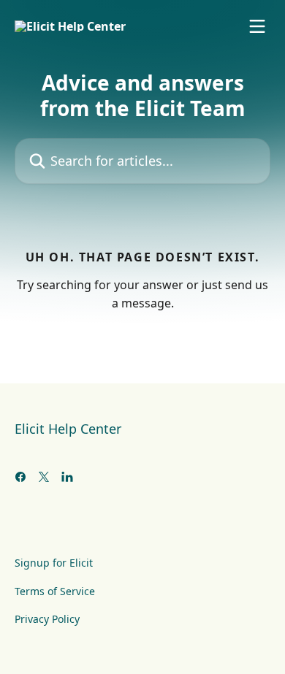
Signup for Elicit (54, 563)
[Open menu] (257, 26)
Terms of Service (55, 591)
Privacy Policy (47, 619)
